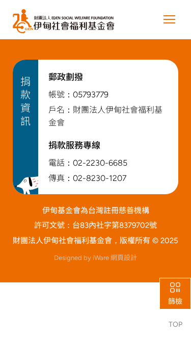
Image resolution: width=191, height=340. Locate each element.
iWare (115, 257)
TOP (175, 324)
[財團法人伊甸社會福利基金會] (64, 21)
